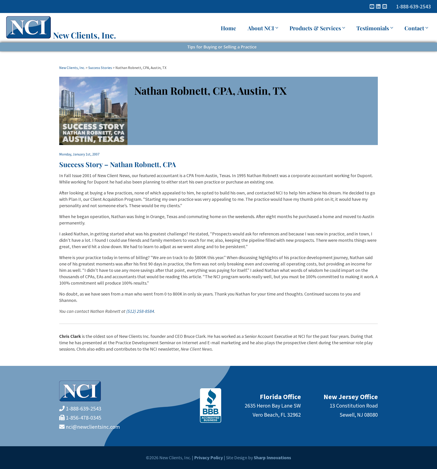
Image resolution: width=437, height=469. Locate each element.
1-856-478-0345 (83, 417)
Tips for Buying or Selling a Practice (222, 47)
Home (228, 28)
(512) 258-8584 (140, 311)
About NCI (261, 28)
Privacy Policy (208, 457)
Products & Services (315, 28)
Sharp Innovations (272, 457)
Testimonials (372, 28)
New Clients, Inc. (84, 35)
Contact (414, 28)
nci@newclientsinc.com (93, 426)
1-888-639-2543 (413, 6)
